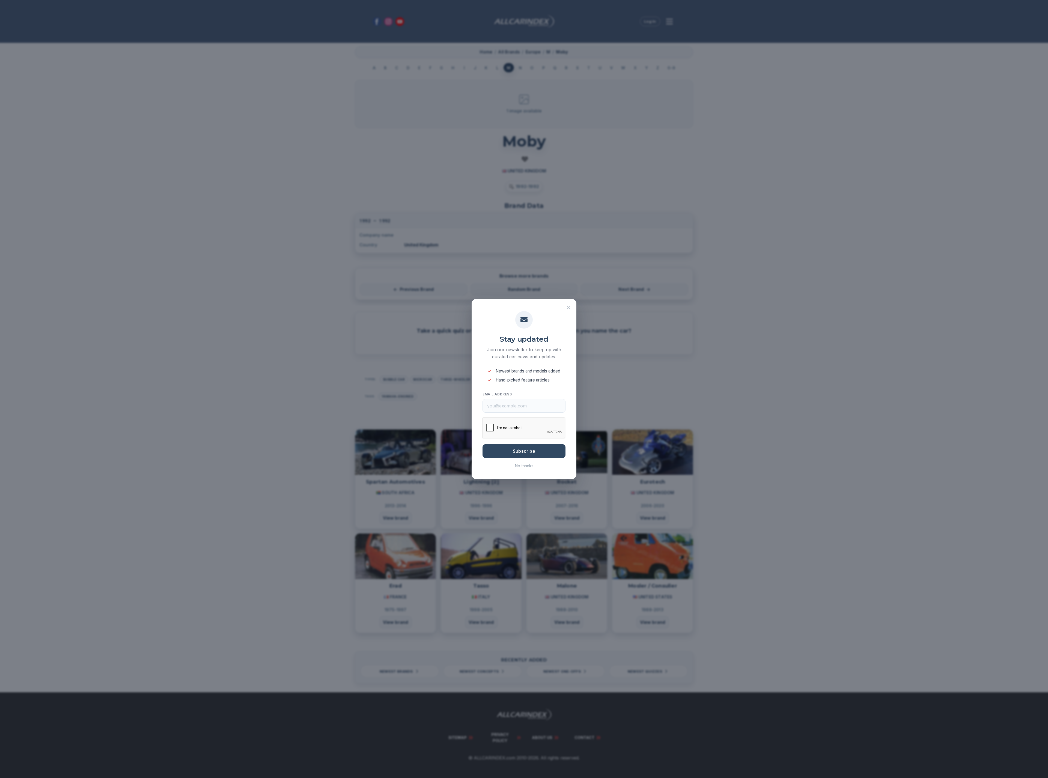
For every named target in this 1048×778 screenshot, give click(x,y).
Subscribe (524, 451)
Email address (497, 394)
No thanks (524, 465)
